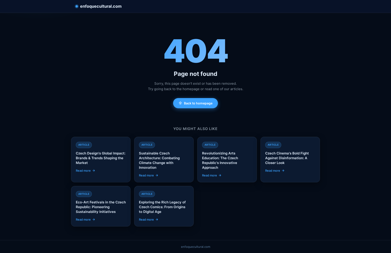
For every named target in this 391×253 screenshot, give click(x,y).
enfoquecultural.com (101, 6)
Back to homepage (198, 103)
